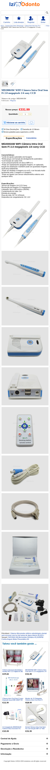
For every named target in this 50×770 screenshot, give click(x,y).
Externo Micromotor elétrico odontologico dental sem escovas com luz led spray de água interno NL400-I (24, 634)
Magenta (13, 100)
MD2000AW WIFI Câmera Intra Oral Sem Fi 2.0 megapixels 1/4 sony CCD (35, 671)
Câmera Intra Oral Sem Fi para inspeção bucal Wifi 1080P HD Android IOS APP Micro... (12, 700)
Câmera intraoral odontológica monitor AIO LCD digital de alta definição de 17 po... (12, 671)
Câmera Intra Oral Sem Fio (32, 25)
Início (2, 25)
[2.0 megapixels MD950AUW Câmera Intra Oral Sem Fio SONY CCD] (13, 715)
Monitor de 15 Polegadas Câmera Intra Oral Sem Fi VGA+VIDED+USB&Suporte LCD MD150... (36, 701)
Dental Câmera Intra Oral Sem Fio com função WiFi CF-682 (35, 727)
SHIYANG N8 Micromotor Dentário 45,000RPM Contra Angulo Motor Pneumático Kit (22, 638)
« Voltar (47, 25)
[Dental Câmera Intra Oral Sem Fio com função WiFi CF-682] (36, 715)
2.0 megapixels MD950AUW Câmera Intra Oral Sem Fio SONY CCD (11, 728)
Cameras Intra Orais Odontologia (14, 25)
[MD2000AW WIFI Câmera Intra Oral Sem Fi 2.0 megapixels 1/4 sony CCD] (25, 54)
